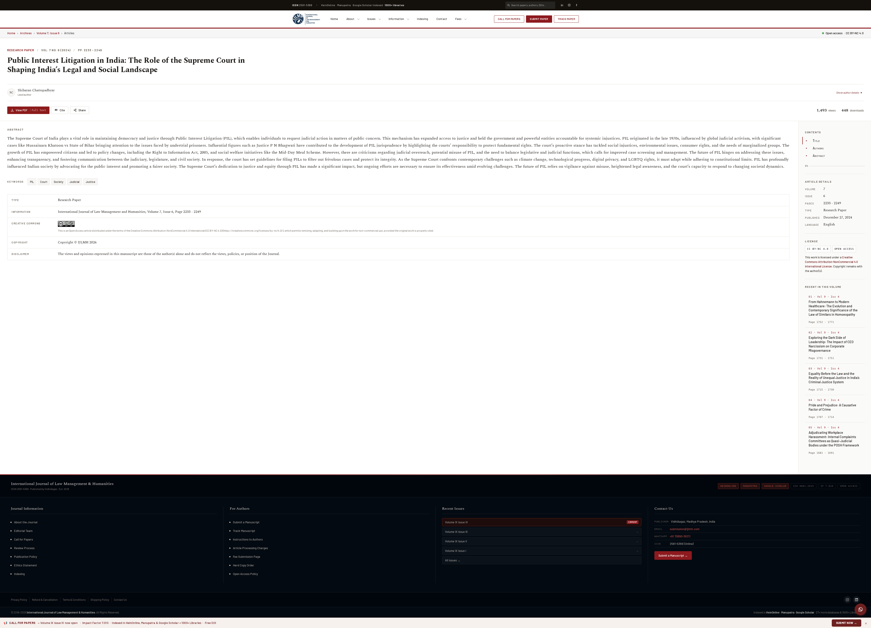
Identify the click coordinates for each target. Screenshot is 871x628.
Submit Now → (846, 623)
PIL (32, 182)
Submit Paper (539, 18)
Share (82, 110)
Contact (441, 19)
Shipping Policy (100, 599)
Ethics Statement (25, 565)
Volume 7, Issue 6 (48, 33)
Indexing (422, 19)
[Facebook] (576, 5)
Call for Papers (509, 18)
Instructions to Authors (248, 539)
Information (396, 19)
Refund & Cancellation (45, 599)
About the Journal (25, 522)
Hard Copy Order (243, 565)
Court (43, 182)
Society (58, 182)
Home (334, 19)
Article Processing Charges (250, 548)
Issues (371, 19)
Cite (62, 110)
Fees (458, 19)
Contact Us (120, 599)
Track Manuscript (244, 531)
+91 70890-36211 (680, 536)
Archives (26, 33)
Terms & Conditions (74, 599)
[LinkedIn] (561, 5)
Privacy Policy (19, 599)
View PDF (31, 110)
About (350, 19)
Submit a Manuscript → (673, 555)
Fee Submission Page (246, 556)
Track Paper (566, 18)
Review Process (24, 548)
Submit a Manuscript (246, 522)
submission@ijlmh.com (685, 529)
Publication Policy (25, 556)
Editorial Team (23, 531)
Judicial (74, 182)
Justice (90, 182)
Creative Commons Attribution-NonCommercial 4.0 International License (831, 261)
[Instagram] (569, 5)
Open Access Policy (245, 574)
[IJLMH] (306, 19)
